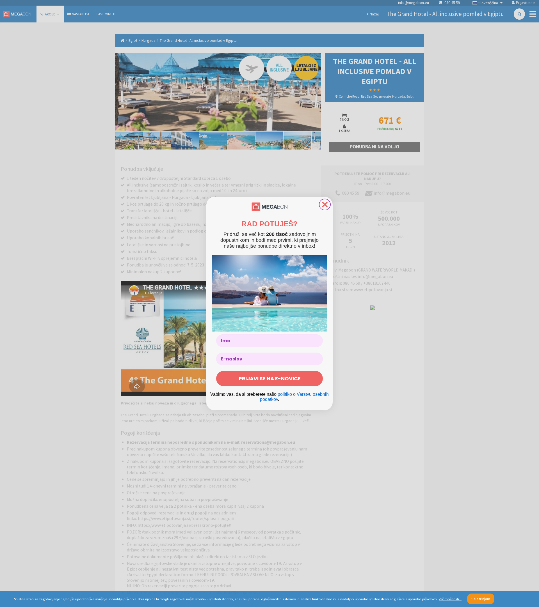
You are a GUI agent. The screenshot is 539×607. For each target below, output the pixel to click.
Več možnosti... (450, 599)
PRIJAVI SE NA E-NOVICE (270, 378)
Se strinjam (480, 598)
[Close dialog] (324, 204)
